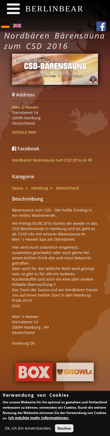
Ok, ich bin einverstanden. (28, 428)
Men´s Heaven (25, 107)
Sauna (17, 188)
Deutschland (67, 188)
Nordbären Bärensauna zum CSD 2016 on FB (52, 160)
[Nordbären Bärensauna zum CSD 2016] (55, 69)
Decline (64, 428)
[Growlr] (75, 373)
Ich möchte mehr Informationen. (38, 417)
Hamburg (39, 188)
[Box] (34, 373)
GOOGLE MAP (24, 132)
